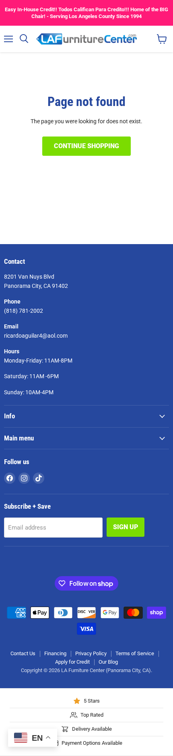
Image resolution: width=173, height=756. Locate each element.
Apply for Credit (72, 662)
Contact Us (22, 653)
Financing (55, 653)
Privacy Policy (91, 653)
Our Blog (108, 662)
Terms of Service (134, 653)
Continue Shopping (86, 146)
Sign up (125, 527)
